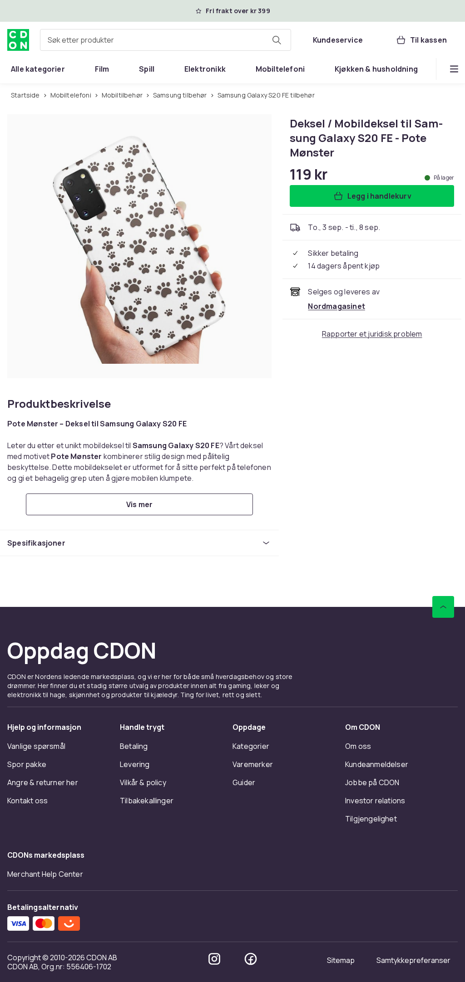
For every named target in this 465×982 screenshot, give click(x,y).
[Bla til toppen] (443, 607)
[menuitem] (38, 69)
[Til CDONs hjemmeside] (18, 40)
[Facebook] (250, 959)
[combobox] (165, 40)
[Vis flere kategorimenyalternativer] (454, 69)
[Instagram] (214, 959)
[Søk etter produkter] (276, 40)
